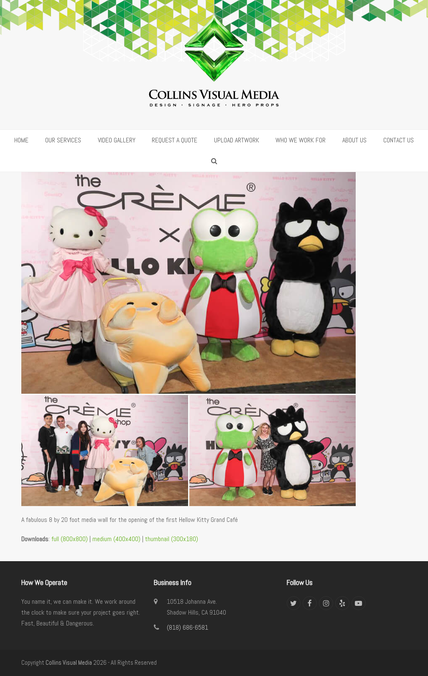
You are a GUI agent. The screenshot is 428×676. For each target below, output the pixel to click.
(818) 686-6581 (187, 627)
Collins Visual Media (69, 662)
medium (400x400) (116, 538)
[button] (214, 161)
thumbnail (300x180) (171, 538)
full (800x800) (69, 538)
